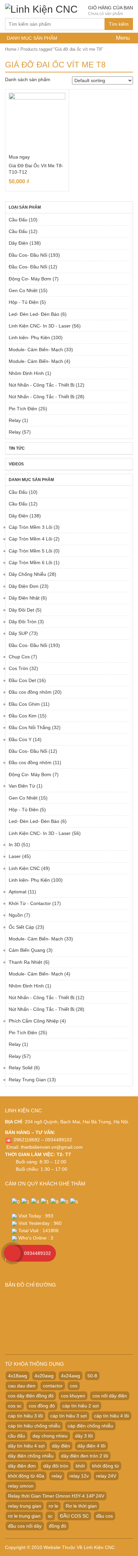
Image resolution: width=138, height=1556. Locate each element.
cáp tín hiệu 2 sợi (80, 1405)
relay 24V (106, 1476)
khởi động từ (105, 1466)
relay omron (20, 1486)
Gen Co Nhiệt (23, 290)
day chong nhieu (50, 1435)
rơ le (53, 1506)
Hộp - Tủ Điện (24, 302)
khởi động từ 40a (26, 1476)
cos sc (14, 1405)
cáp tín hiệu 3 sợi (68, 1415)
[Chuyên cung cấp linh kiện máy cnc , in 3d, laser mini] (41, 8)
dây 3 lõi (84, 1435)
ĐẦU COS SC (74, 1516)
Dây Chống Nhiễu (27, 574)
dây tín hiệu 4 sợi (26, 1446)
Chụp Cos (19, 656)
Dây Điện (18, 243)
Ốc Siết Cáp (21, 927)
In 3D (14, 844)
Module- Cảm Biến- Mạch (36, 349)
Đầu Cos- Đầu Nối (28, 255)
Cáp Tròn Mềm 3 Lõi (30, 527)
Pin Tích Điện (23, 408)
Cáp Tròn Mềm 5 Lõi (30, 550)
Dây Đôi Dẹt (21, 610)
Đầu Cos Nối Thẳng (30, 727)
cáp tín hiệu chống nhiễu (34, 1425)
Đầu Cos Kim (23, 715)
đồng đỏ (57, 1526)
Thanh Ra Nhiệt (25, 962)
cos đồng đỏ (42, 1405)
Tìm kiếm (119, 24)
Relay (15, 420)
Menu (122, 38)
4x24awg (70, 1375)
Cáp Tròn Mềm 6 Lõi (30, 562)
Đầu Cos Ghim (24, 704)
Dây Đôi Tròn (23, 621)
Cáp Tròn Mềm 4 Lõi (30, 538)
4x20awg (44, 1375)
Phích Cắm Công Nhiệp (34, 1021)
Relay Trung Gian (27, 1079)
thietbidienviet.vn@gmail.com (52, 1147)
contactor (53, 1385)
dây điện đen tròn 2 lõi (84, 1456)
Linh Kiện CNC (24, 868)
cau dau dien (22, 1385)
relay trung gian (24, 1506)
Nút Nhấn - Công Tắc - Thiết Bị (41, 385)
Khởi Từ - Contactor (30, 903)
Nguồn (16, 915)
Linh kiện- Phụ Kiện (29, 337)
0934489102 (37, 1253)
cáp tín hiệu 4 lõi (111, 1415)
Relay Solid (20, 1067)
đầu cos (104, 1516)
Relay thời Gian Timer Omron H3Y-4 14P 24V (56, 1496)
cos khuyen (73, 1395)
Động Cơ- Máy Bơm (30, 278)
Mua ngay (19, 157)
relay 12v (79, 1476)
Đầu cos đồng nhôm (30, 692)
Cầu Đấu (18, 219)
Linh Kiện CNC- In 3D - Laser (40, 325)
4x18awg (17, 1375)
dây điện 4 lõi (91, 1446)
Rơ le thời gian (81, 1506)
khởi (80, 1466)
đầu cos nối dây (25, 1526)
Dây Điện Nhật (24, 598)
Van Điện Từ (22, 786)
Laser (15, 856)
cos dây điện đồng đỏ (31, 1395)
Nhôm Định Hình (26, 373)
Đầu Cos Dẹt (22, 680)
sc (50, 1516)
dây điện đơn (22, 1466)
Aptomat (17, 891)
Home (10, 49)
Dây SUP (18, 633)
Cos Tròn (18, 668)
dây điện (61, 1446)
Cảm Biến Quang (27, 950)
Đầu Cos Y (20, 739)
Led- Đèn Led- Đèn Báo (34, 314)
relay (57, 1476)
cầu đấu (16, 1435)
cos (73, 1385)
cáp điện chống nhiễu (90, 1425)
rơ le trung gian (24, 1516)
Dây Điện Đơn (24, 586)
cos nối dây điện (109, 1395)
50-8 (92, 1375)
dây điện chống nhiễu (31, 1456)
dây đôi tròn (55, 1466)
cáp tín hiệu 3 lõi (25, 1415)
